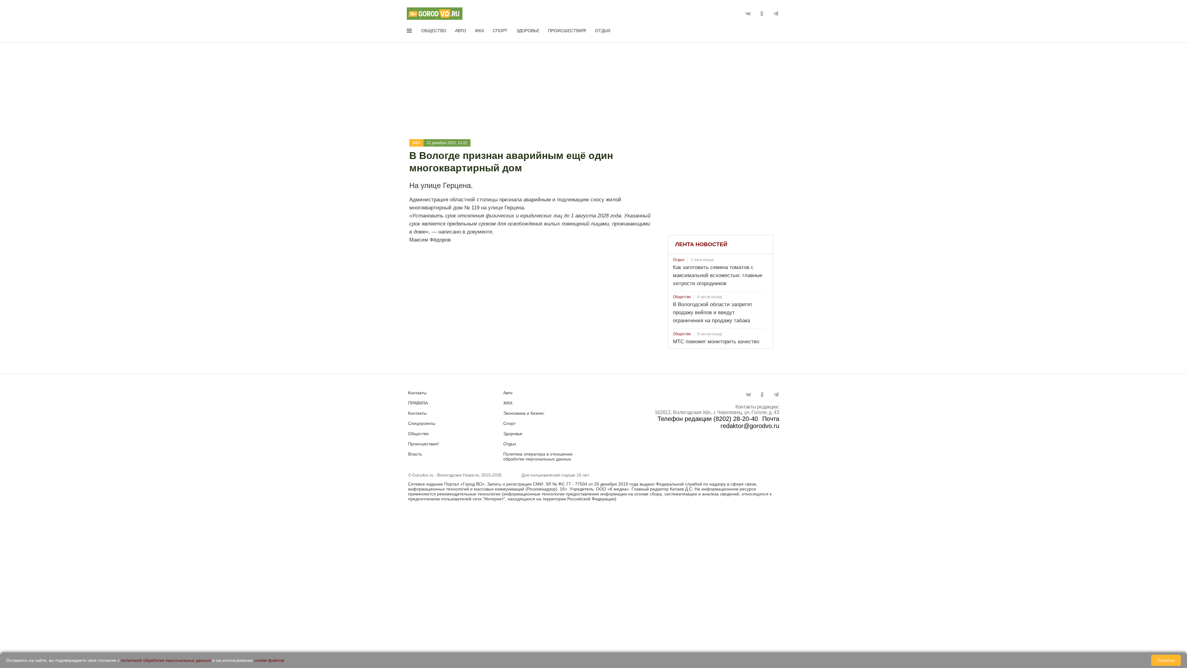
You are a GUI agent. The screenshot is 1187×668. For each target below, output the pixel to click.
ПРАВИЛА (418, 402)
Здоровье (527, 30)
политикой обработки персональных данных (166, 660)
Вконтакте (748, 13)
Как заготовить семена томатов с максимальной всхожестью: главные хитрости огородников (717, 275)
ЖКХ (479, 30)
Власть (415, 454)
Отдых (603, 30)
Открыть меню (410, 32)
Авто (460, 30)
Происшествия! (567, 30)
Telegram (776, 13)
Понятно (1166, 660)
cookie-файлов (269, 660)
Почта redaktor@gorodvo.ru (750, 422)
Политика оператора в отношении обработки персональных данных (537, 456)
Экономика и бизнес (523, 413)
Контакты (417, 392)
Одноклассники (762, 13)
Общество (433, 30)
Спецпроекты (421, 423)
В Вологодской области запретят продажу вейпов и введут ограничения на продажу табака (712, 312)
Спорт (500, 30)
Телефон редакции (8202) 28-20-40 (707, 418)
